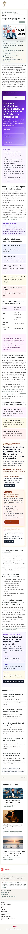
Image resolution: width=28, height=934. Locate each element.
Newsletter (3, 907)
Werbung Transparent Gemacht (8, 918)
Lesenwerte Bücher (5, 913)
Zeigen (16, 97)
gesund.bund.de (5, 894)
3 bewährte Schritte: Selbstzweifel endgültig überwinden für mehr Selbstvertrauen (13, 827)
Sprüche (3, 909)
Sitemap (3, 902)
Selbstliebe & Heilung (8, 805)
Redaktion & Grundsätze (7, 904)
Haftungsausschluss (6, 919)
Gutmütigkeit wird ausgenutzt (19, 628)
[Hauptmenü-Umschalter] (25, 4)
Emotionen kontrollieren (19, 217)
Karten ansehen (9, 541)
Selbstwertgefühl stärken (7, 217)
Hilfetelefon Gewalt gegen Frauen (8, 896)
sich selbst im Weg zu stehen (10, 629)
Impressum (3, 914)
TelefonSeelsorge (5, 892)
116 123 (3, 885)
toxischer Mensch (8, 628)
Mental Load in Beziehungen (10, 219)
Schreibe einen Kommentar (9, 831)
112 (18, 882)
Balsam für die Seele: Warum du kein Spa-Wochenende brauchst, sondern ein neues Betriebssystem (14, 853)
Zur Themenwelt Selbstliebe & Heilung (13, 681)
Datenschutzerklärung (6, 916)
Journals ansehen (9, 485)
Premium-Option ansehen (11, 521)
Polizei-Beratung (5, 898)
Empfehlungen (4, 911)
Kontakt (3, 906)
